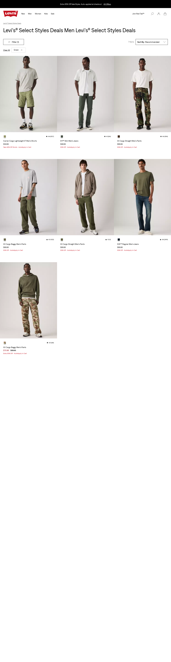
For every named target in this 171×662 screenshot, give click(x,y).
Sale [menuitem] (52, 14)
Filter (15, 42)
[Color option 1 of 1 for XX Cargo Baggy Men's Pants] (4, 239)
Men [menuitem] (30, 14)
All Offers (107, 4)
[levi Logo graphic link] (10, 13)
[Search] (152, 13)
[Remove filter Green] (22, 50)
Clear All (6, 50)
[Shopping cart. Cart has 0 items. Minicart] (165, 13)
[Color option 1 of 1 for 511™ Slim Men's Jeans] (61, 136)
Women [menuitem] (38, 14)
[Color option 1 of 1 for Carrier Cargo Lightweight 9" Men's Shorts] (4, 136)
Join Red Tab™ (138, 14)
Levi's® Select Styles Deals (12, 23)
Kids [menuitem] (46, 14)
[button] (158, 13)
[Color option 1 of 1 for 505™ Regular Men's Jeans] (118, 239)
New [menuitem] (23, 14)
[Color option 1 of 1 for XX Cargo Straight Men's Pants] (118, 136)
